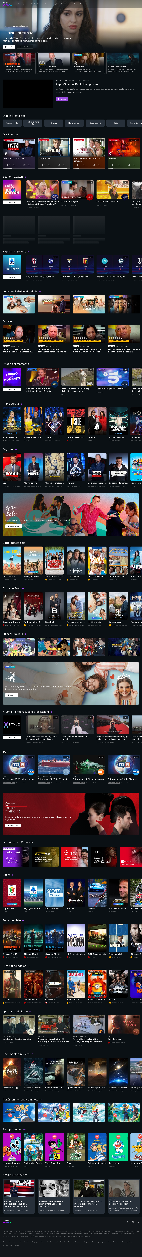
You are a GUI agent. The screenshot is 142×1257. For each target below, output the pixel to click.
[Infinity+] (16, 857)
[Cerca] (136, 4)
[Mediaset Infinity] (8, 4)
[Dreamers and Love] (74, 857)
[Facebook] (127, 1222)
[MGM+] (104, 857)
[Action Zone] (45, 857)
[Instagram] (133, 1222)
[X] (138, 1222)
